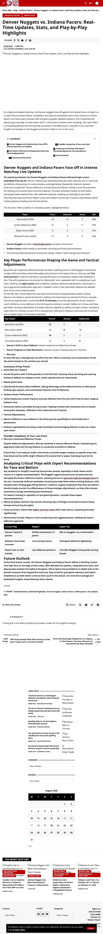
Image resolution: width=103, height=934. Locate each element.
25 (38, 832)
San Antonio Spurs (44, 741)
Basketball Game (21, 591)
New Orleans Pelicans (85, 875)
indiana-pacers (81, 591)
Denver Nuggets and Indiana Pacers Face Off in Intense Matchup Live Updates (27, 145)
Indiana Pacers (12, 15)
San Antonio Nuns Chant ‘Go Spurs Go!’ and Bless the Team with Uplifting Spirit (44, 735)
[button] (91, 928)
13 (51, 818)
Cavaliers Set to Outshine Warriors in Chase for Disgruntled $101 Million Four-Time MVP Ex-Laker (13, 884)
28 (58, 832)
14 (58, 818)
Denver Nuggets (53, 591)
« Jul (29, 846)
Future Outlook (62, 155)
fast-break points (42, 244)
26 (45, 832)
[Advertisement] (47, 668)
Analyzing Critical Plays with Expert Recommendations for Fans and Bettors (69, 149)
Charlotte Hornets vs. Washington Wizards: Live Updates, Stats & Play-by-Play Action (43, 698)
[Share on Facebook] (14, 40)
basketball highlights (37, 591)
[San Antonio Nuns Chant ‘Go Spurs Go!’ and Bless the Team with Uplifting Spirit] (68, 736)
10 (32, 818)
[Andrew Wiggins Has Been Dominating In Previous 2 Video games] (39, 870)
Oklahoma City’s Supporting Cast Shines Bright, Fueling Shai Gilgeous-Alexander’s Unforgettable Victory (63, 885)
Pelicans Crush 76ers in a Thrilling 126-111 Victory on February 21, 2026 (88, 882)
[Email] (22, 40)
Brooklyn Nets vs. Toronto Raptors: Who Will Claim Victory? (42, 722)
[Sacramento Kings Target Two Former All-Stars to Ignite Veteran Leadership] (68, 749)
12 (45, 818)
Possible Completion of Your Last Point (74, 144)
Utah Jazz (40, 716)
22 (65, 825)
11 (38, 818)
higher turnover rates (44, 509)
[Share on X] (18, 40)
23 (71, 825)
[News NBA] (12, 3)
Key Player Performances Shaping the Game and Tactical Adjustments (28, 152)
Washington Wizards (44, 704)
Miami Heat (29, 15)
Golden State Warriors (10, 872)
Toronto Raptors (43, 727)
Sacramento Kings (43, 751)
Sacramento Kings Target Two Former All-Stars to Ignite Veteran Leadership (43, 747)
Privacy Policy (19, 930)
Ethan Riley (8, 46)
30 (71, 832)
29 (65, 832)
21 (58, 825)
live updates (93, 591)
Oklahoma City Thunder (61, 875)
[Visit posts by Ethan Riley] (6, 617)
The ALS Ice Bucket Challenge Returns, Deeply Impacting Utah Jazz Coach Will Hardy (44, 710)
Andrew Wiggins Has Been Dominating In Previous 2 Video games (38, 882)
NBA (5, 595)
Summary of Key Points (21, 158)
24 (32, 832)
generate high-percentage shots (80, 478)
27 (51, 832)
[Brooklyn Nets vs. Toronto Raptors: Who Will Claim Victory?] (68, 725)
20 (51, 825)
